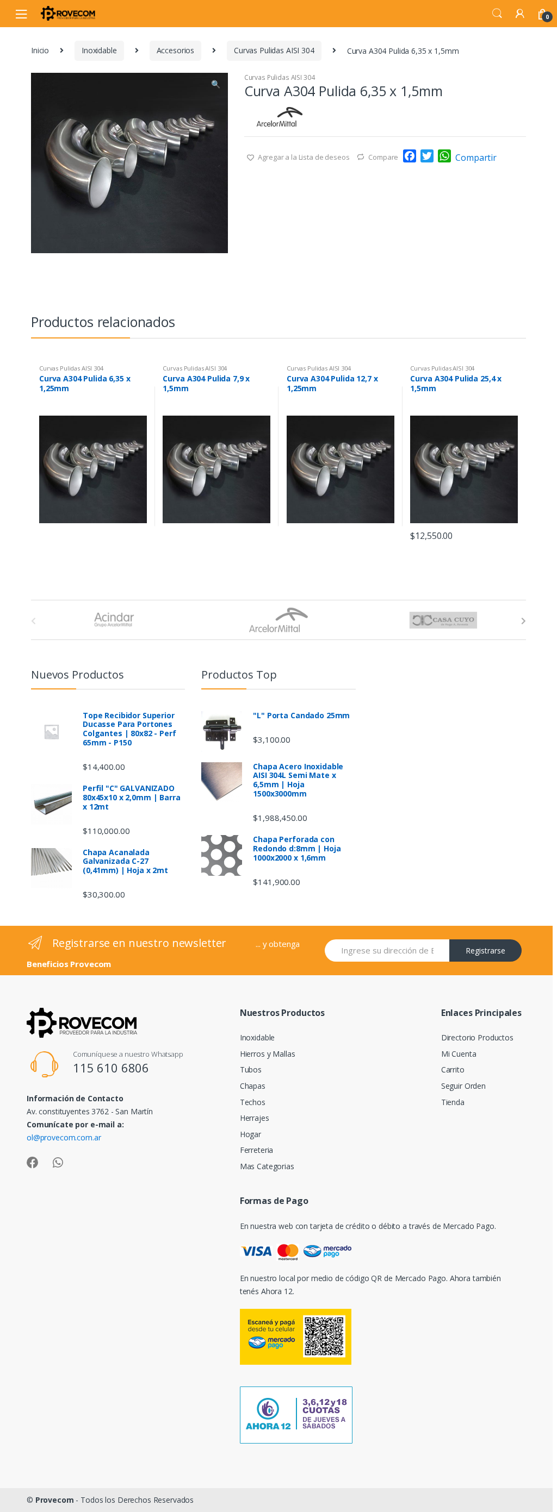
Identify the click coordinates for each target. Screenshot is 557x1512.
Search (497, 14)
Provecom (54, 1500)
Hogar (250, 1134)
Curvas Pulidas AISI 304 (274, 50)
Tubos (251, 1069)
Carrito (453, 1069)
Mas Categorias (267, 1166)
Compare (383, 157)
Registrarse (485, 950)
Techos (252, 1102)
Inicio (40, 50)
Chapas (252, 1086)
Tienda (453, 1102)
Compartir (476, 158)
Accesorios (176, 50)
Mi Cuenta (458, 1054)
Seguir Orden (463, 1086)
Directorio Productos (477, 1037)
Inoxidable (99, 50)
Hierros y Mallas (267, 1054)
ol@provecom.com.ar (64, 1137)
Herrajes (254, 1118)
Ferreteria (257, 1150)
